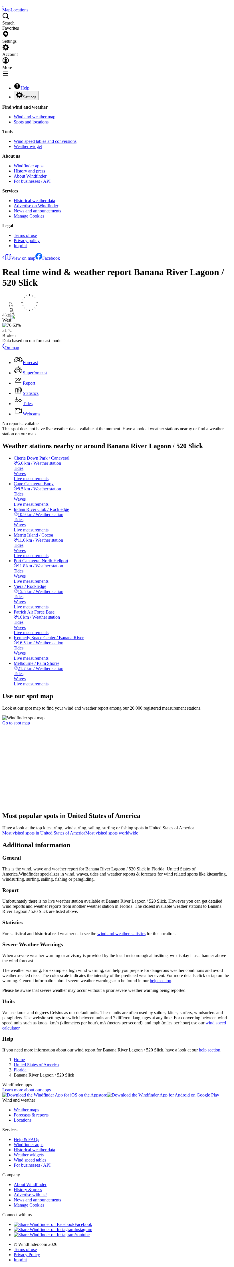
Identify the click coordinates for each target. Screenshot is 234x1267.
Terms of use (25, 235)
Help (25, 88)
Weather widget (28, 146)
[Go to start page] (2, 4)
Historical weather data (34, 200)
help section (160, 980)
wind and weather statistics (121, 933)
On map (12, 347)
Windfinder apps (28, 165)
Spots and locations (31, 121)
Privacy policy (27, 240)
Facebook (51, 258)
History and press (29, 170)
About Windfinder (30, 176)
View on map (23, 258)
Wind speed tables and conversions (45, 141)
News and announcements (37, 210)
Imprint (20, 245)
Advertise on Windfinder (36, 205)
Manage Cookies (29, 216)
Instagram (83, 1229)
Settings (30, 97)
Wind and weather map (34, 116)
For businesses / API (32, 181)
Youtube (82, 1234)
